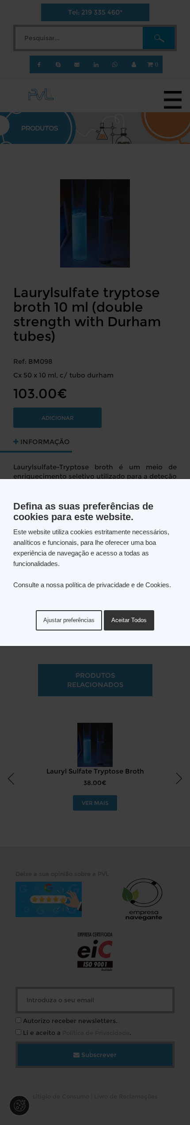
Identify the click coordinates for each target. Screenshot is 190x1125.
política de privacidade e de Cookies (117, 585)
